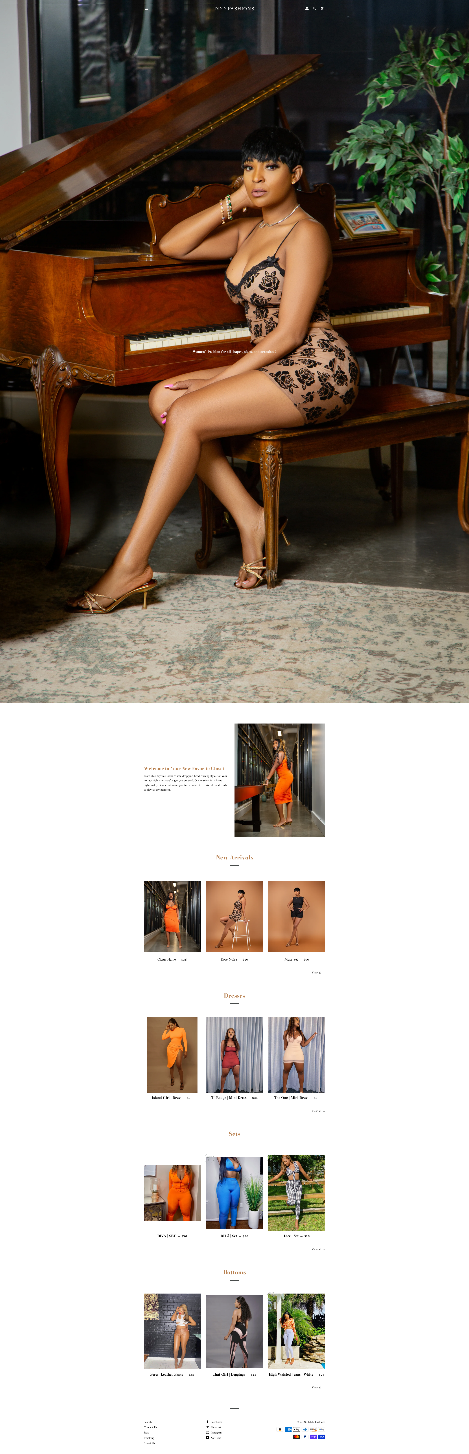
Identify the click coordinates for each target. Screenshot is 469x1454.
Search (148, 1422)
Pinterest (215, 1427)
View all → (318, 972)
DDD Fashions (234, 8)
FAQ (146, 1432)
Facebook (216, 1422)
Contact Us (150, 1427)
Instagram (216, 1432)
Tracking (149, 1438)
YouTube (215, 1438)
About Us (149, 1443)
